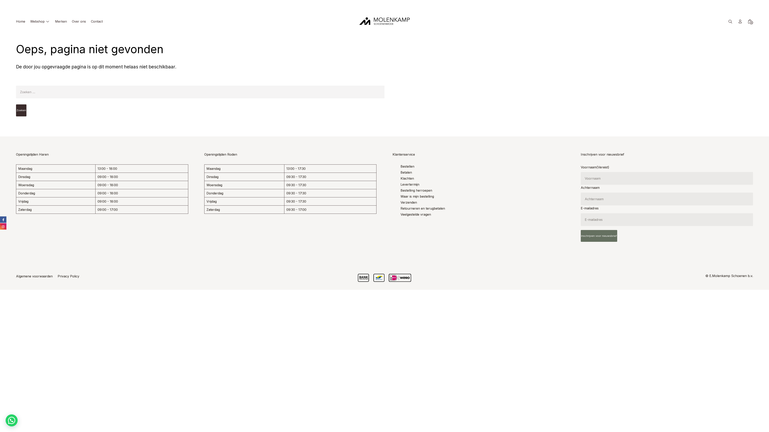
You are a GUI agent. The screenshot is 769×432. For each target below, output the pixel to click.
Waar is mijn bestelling (417, 196)
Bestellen (407, 166)
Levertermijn (410, 184)
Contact (97, 21)
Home (20, 21)
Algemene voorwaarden (34, 276)
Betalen (406, 172)
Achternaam (590, 188)
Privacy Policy (68, 276)
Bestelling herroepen (416, 190)
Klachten (407, 178)
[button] (12, 420)
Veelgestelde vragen (416, 214)
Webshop (37, 21)
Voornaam (595, 167)
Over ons (79, 21)
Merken (61, 21)
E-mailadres (590, 208)
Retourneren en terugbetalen (423, 208)
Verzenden (409, 202)
